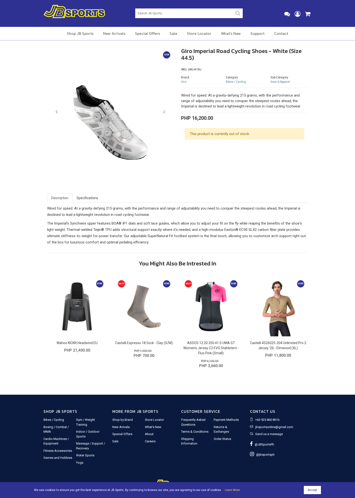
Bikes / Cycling (236, 81)
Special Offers (147, 33)
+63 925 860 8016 (267, 420)
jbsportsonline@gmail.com (274, 427)
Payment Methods (226, 420)
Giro (183, 81)
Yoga (79, 462)
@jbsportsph (264, 454)
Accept (312, 490)
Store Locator (199, 33)
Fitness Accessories (57, 451)
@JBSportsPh (263, 444)
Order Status (222, 439)
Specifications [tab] (87, 198)
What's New (231, 33)
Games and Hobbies (57, 458)
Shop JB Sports (80, 33)
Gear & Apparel (280, 81)
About (149, 434)
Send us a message (269, 434)
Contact (281, 33)
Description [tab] (59, 198)
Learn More (232, 490)
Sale (173, 33)
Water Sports (85, 455)
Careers (150, 441)
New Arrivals (114, 33)
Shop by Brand (122, 420)
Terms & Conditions (194, 431)
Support (257, 33)
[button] (56, 112)
